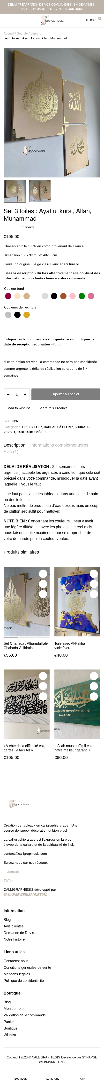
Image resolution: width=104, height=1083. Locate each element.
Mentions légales (17, 974)
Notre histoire (14, 939)
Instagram (12, 871)
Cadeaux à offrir (58, 427)
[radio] (8, 296)
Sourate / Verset (28, 33)
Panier (9, 1022)
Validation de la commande (25, 1015)
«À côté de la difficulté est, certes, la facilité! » (24, 748)
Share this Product (52, 408)
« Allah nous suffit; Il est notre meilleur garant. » (73, 748)
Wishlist (10, 1035)
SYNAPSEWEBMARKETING (25, 895)
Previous (11, 121)
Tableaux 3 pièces (32, 432)
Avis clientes (14, 926)
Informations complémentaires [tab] (59, 445)
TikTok (8, 880)
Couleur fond (14, 289)
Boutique (10, 1028)
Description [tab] (14, 445)
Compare (43, 584)
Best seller (32, 427)
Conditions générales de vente (27, 967)
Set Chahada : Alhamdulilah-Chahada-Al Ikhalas (26, 645)
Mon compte (13, 1008)
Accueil (9, 33)
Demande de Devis (19, 933)
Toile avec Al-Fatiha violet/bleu (69, 645)
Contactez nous (16, 961)
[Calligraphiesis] (52, 20)
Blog (7, 919)
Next (93, 121)
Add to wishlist (19, 408)
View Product (43, 594)
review (28, 227)
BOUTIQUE (75, 9)
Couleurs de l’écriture (20, 307)
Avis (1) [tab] (11, 451)
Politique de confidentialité (24, 980)
